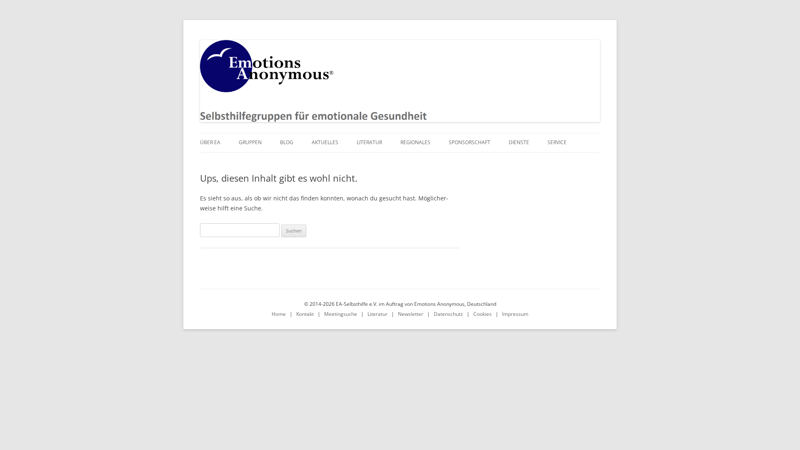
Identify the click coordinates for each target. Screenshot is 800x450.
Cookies (482, 314)
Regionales (415, 142)
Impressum (515, 314)
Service (557, 142)
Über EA (210, 142)
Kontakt (305, 314)
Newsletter (410, 314)
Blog (286, 142)
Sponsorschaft (469, 142)
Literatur (369, 142)
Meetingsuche (340, 314)
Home (279, 314)
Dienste (519, 142)
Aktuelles (325, 142)
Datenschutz (448, 314)
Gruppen (250, 142)
